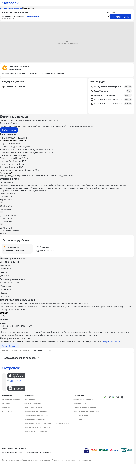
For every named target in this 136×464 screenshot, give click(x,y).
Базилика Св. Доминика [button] (11, 146)
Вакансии (6, 407)
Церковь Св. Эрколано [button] (11, 161)
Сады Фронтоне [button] (8, 143)
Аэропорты (5, 172)
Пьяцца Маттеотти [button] (9, 164)
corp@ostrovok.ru (111, 341)
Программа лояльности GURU (37, 427)
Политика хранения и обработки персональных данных (26, 460)
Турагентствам (79, 403)
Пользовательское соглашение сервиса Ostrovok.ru (46, 423)
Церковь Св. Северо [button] (10, 155)
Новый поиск (28, 8)
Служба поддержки (32, 403)
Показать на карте (32, 16)
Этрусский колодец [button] (9, 167)
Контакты (6, 403)
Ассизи (26, 351)
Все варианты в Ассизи (11, 8)
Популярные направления (35, 411)
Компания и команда (11, 399)
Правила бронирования (34, 419)
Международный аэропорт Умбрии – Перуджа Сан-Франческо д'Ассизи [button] (35, 175)
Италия (15, 351)
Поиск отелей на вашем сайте (86, 411)
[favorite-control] (108, 16)
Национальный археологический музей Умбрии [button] (23, 149)
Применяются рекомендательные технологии (71, 460)
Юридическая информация (36, 415)
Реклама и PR (79, 419)
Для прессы (7, 411)
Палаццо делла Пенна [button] (10, 158)
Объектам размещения (83, 399)
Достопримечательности (12, 140)
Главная (5, 351)
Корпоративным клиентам (84, 407)
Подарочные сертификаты (35, 431)
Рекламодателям (80, 415)
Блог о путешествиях (33, 407)
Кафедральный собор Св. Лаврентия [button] (17, 170)
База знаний (29, 399)
